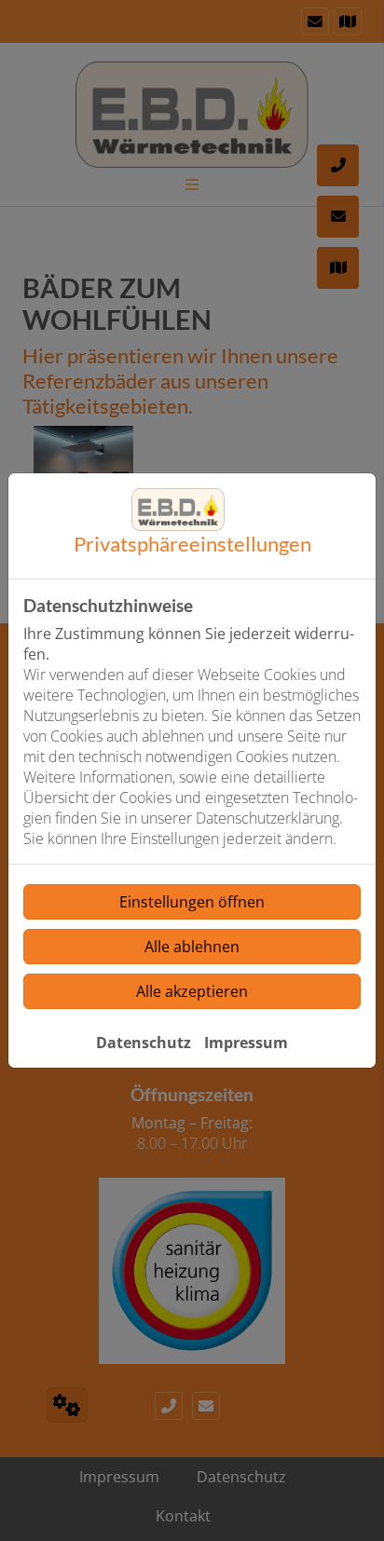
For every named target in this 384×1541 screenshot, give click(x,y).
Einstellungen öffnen (192, 902)
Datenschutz (143, 1042)
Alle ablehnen (192, 946)
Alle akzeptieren (192, 991)
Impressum (246, 1042)
